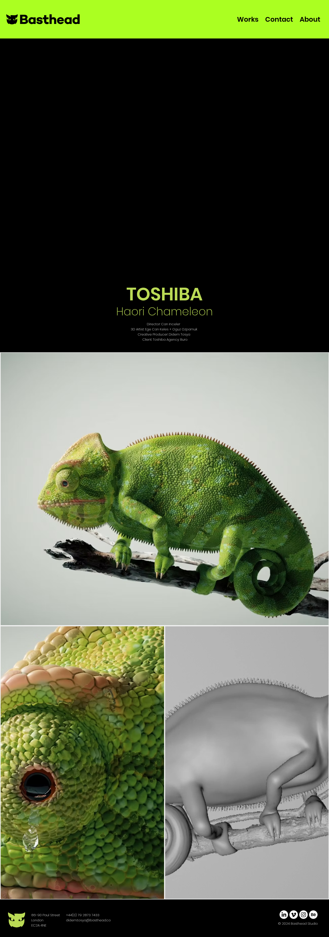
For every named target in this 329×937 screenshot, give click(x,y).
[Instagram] (303, 914)
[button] (320, 894)
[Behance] (313, 914)
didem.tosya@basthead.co (88, 920)
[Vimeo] (293, 914)
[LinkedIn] (284, 914)
